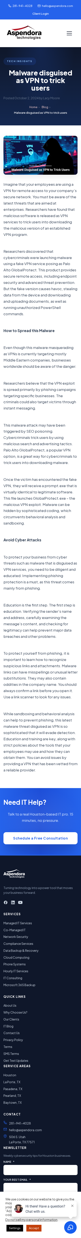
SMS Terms (11, 1054)
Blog (45, 107)
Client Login (40, 13)
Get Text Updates (15, 1060)
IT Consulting (12, 978)
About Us (9, 1005)
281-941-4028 (22, 6)
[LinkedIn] (13, 903)
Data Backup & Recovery (21, 950)
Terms (7, 1047)
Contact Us (11, 1033)
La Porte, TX (11, 1082)
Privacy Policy (13, 1040)
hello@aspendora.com (57, 6)
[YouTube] (20, 903)
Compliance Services (18, 943)
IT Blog (8, 1026)
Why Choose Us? (15, 1012)
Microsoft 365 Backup (19, 985)
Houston (9, 1075)
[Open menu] (69, 33)
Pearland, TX (12, 1095)
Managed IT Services (17, 923)
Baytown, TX (12, 1102)
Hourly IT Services (15, 971)
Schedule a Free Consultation (40, 838)
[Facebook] (5, 903)
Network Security (15, 937)
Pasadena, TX (12, 1089)
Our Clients (11, 1019)
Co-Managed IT (14, 930)
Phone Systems (14, 964)
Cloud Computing (16, 957)
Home (33, 107)
